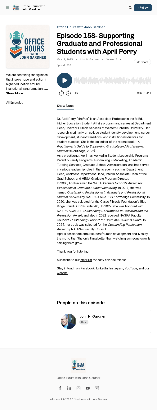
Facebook (87, 268)
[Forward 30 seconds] (68, 93)
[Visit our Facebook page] (60, 388)
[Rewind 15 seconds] (61, 93)
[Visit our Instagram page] (78, 388)
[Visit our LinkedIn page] (69, 388)
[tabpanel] (104, 201)
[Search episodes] (130, 7)
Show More (14, 93)
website (62, 273)
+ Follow (143, 7)
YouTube (131, 268)
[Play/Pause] (64, 80)
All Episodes (14, 102)
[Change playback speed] (76, 93)
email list (86, 260)
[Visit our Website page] (97, 388)
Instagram (116, 268)
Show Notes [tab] (65, 106)
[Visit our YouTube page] (88, 388)
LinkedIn (102, 268)
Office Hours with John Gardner (33, 7)
